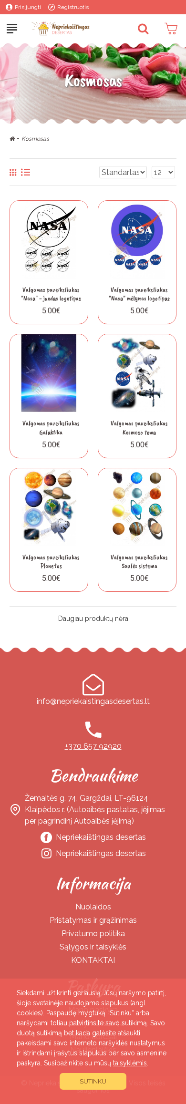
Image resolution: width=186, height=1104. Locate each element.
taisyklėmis (130, 1063)
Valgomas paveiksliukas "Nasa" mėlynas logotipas (139, 294)
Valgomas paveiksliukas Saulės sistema (139, 561)
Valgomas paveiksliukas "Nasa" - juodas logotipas (51, 294)
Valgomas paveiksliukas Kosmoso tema (139, 427)
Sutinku (93, 1081)
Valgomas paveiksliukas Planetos (51, 561)
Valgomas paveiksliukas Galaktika (51, 427)
